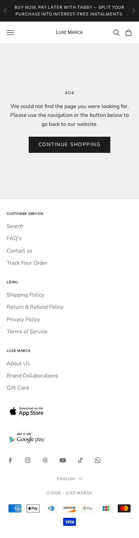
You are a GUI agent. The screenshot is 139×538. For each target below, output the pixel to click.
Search (15, 226)
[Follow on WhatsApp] (97, 460)
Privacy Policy (23, 319)
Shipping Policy (25, 295)
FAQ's (14, 238)
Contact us (19, 251)
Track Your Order (27, 263)
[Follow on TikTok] (80, 460)
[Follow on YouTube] (62, 460)
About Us (18, 363)
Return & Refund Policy (35, 307)
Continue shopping (69, 144)
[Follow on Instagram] (27, 460)
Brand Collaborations (32, 375)
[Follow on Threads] (45, 460)
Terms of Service (27, 331)
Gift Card (18, 388)
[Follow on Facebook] (10, 460)
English (66, 478)
